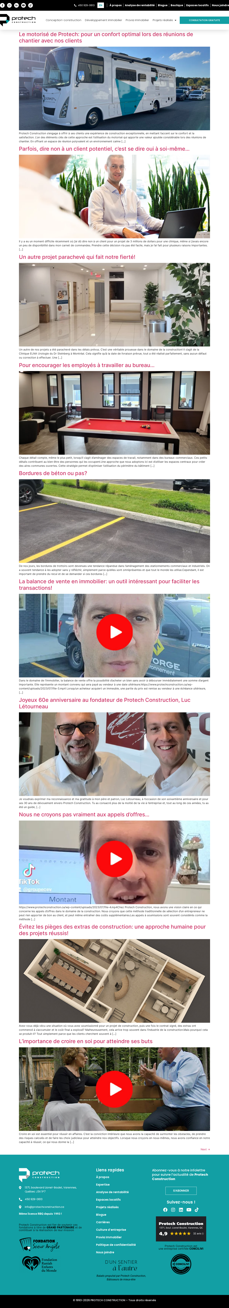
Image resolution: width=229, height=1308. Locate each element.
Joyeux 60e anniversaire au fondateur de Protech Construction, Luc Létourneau (104, 703)
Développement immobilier (103, 20)
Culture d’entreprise (111, 1229)
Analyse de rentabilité (112, 1192)
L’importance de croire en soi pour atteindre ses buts (86, 1041)
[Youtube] (23, 5)
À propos (102, 1177)
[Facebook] (165, 1210)
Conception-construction (63, 20)
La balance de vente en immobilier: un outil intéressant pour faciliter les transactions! (109, 584)
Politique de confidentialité (116, 1244)
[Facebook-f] (2, 5)
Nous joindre (105, 1252)
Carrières (103, 1222)
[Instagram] (9, 5)
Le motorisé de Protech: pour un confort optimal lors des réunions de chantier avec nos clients (106, 37)
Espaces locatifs (108, 1199)
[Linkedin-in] (16, 5)
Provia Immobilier (137, 20)
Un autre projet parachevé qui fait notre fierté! (77, 257)
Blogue (101, 1214)
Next (205, 1149)
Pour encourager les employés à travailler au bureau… (87, 365)
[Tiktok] (30, 5)
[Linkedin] (181, 1210)
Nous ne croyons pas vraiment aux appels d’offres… (84, 814)
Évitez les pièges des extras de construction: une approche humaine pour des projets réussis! (112, 929)
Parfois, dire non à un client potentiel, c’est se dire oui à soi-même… (104, 148)
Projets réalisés (163, 20)
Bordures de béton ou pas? (53, 473)
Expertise (103, 1184)
